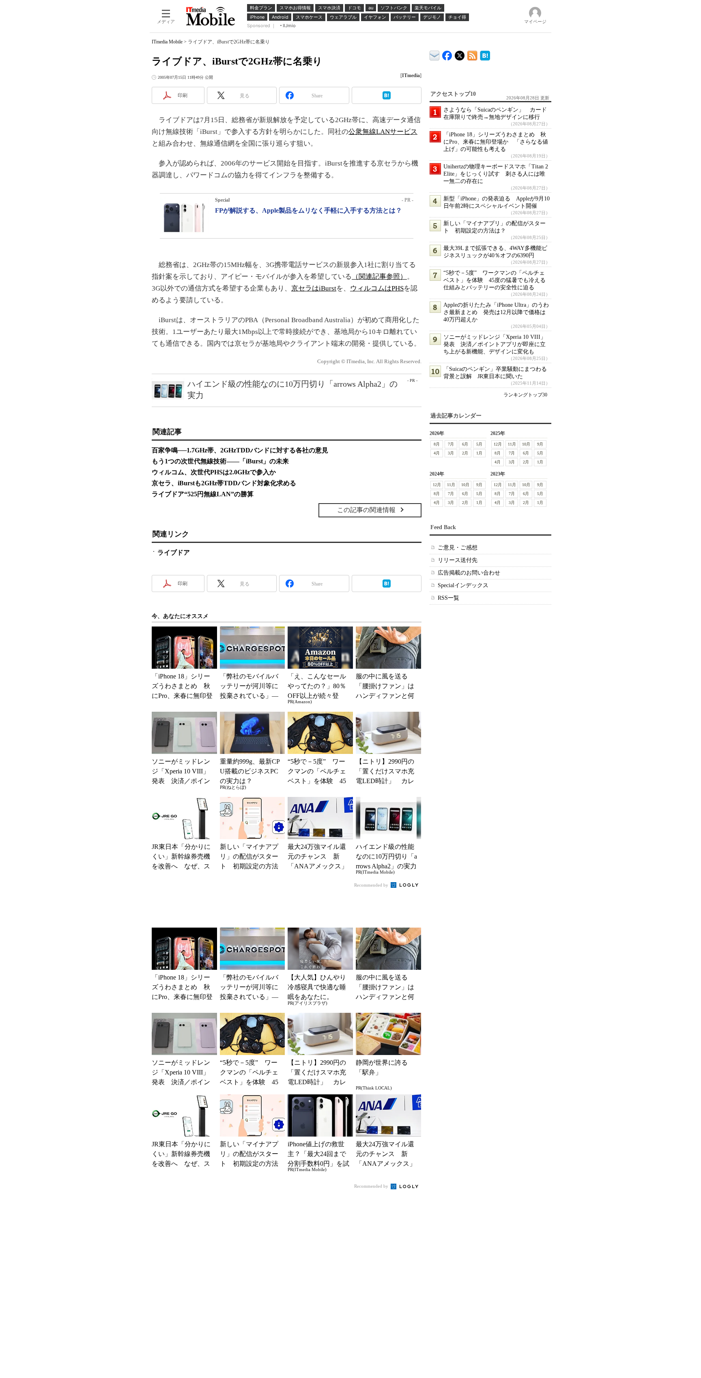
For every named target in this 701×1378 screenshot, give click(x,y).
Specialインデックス (463, 585)
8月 (437, 444)
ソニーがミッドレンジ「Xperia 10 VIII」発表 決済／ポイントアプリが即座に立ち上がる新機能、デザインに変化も (494, 344)
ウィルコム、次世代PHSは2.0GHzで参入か (214, 472)
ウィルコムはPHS (377, 288)
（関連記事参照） (379, 276)
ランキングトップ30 (525, 395)
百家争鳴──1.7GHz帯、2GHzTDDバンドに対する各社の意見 (240, 450)
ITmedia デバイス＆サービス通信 (435, 54)
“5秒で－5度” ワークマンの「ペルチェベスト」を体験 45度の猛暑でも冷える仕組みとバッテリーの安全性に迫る (494, 280)
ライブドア (173, 552)
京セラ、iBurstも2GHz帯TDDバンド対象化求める (224, 483)
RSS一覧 (448, 598)
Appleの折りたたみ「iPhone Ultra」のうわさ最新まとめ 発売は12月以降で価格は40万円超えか (496, 312)
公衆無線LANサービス (382, 132)
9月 (540, 444)
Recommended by (371, 885)
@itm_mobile (460, 54)
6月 (465, 444)
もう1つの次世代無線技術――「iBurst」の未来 (220, 461)
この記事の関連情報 (366, 509)
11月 (512, 444)
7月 (451, 444)
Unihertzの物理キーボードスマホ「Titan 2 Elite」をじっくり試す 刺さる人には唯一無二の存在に (495, 174)
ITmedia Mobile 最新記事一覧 (472, 54)
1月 (479, 453)
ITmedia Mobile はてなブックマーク (485, 54)
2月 (465, 453)
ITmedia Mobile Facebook (447, 54)
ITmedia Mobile (167, 42)
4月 (437, 453)
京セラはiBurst (313, 288)
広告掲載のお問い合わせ (469, 573)
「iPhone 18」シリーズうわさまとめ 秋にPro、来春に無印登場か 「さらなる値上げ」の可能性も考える (495, 141)
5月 (479, 444)
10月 (526, 444)
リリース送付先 (457, 560)
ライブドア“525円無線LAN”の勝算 (203, 494)
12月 (498, 444)
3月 (451, 453)
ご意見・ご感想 (457, 548)
